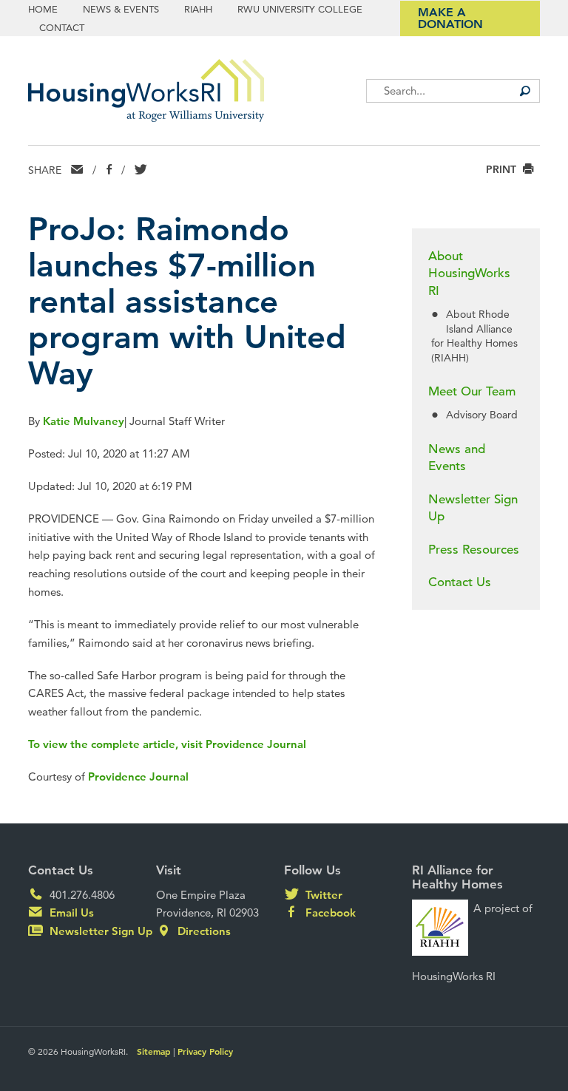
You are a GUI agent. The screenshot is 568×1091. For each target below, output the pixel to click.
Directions (203, 931)
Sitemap (154, 1051)
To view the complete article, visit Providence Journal (167, 744)
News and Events (456, 458)
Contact (61, 27)
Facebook (329, 912)
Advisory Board (482, 414)
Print (502, 169)
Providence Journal (138, 776)
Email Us (70, 912)
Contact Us (459, 582)
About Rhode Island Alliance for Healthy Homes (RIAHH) (474, 335)
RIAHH (198, 9)
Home (43, 9)
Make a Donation (450, 18)
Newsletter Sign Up (473, 508)
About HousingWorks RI (469, 273)
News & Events (121, 9)
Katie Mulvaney (83, 421)
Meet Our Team (471, 391)
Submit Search (525, 91)
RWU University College (299, 9)
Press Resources (473, 549)
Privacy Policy (205, 1051)
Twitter (322, 895)
